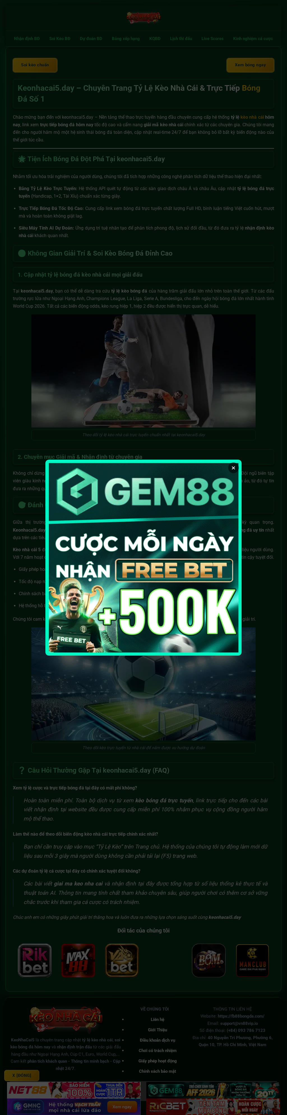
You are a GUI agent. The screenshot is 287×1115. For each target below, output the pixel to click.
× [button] (233, 468)
